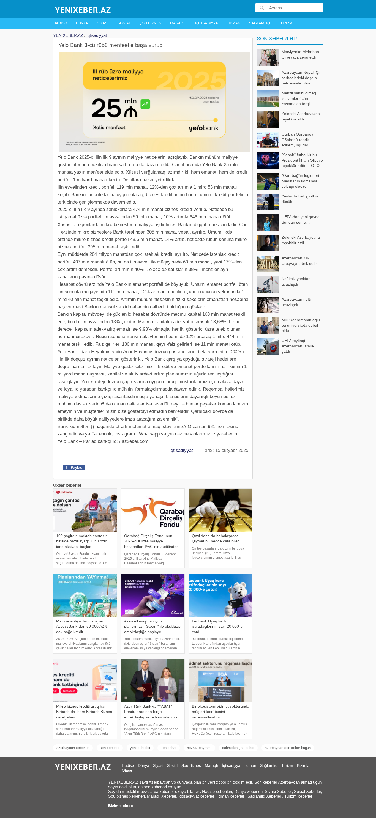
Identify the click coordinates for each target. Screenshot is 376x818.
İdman (234, 23)
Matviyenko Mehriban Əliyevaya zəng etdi (300, 54)
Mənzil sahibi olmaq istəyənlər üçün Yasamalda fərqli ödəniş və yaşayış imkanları (286, 99)
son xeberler (109, 748)
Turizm (285, 23)
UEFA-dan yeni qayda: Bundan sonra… (301, 219)
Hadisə (60, 23)
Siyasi (103, 23)
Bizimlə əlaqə (120, 805)
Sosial (124, 23)
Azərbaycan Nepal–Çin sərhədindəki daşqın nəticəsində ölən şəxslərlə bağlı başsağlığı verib (289, 78)
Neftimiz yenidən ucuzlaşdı (296, 281)
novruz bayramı (199, 748)
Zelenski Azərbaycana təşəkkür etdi (301, 116)
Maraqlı (178, 23)
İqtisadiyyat (207, 23)
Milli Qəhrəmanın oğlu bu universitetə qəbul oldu (301, 325)
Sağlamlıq (259, 23)
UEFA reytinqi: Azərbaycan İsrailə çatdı (298, 345)
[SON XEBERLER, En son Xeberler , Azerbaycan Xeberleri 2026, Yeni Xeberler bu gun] (83, 9)
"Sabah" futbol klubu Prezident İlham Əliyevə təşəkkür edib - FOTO (302, 160)
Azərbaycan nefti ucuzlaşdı (296, 302)
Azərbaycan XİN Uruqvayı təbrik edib (299, 261)
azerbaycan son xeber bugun (288, 748)
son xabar (168, 748)
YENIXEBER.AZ (68, 35)
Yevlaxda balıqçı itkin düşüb (300, 199)
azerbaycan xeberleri (72, 748)
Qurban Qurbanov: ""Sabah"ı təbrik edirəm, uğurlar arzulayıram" (298, 140)
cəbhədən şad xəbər (238, 748)
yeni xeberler (140, 748)
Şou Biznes (150, 23)
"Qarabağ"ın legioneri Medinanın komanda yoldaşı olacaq (300, 180)
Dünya (82, 23)
